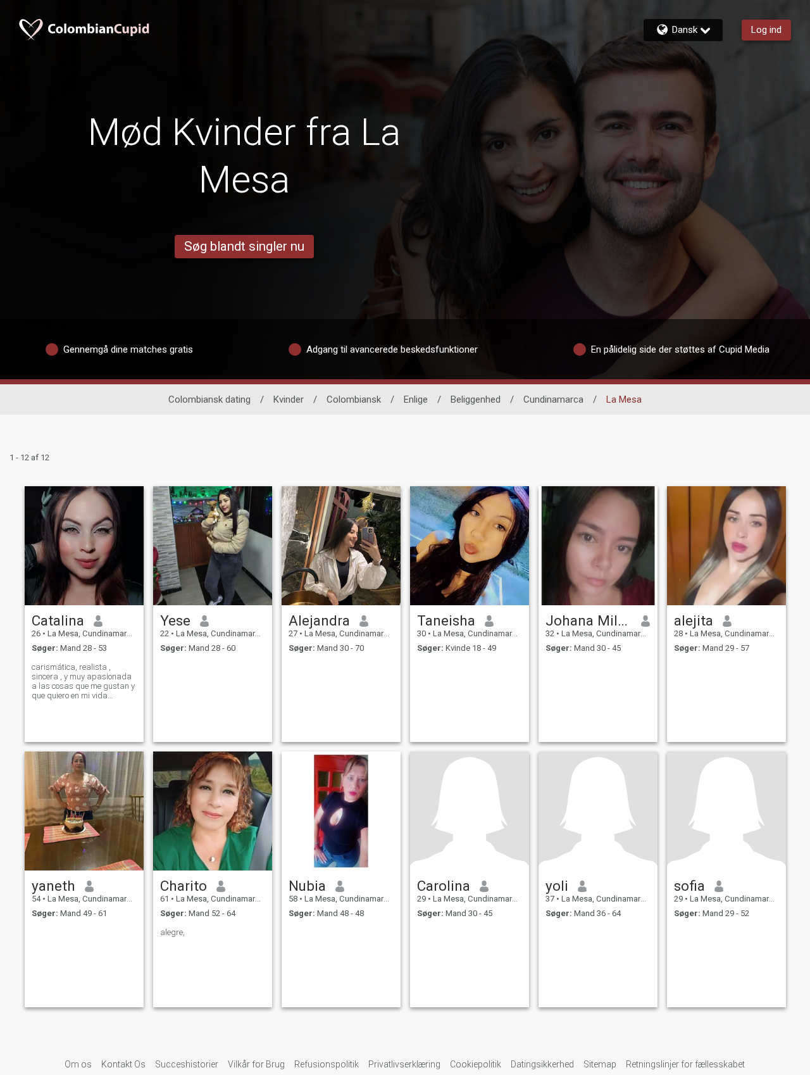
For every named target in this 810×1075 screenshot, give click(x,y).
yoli (556, 885)
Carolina (443, 885)
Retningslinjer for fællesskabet (685, 1064)
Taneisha (446, 620)
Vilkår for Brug (256, 1064)
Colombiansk (354, 399)
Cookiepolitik (475, 1064)
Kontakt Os (123, 1064)
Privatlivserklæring (404, 1064)
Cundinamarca (553, 399)
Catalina (58, 620)
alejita (693, 620)
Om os (78, 1064)
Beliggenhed (476, 399)
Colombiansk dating (209, 399)
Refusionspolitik (326, 1064)
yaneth (53, 885)
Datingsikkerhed (542, 1064)
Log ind (766, 29)
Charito (183, 885)
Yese (175, 620)
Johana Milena (588, 620)
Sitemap (599, 1064)
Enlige (416, 399)
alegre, (172, 932)
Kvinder (288, 399)
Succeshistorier (186, 1064)
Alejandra (319, 620)
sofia (689, 885)
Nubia (307, 885)
